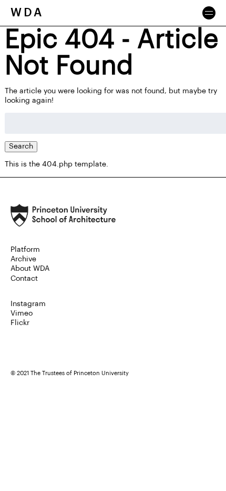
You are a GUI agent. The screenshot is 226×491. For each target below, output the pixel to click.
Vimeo (22, 313)
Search (21, 146)
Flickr (20, 323)
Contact (24, 278)
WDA (27, 12)
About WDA (30, 268)
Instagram (28, 304)
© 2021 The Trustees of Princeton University (70, 373)
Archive (23, 259)
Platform (25, 249)
